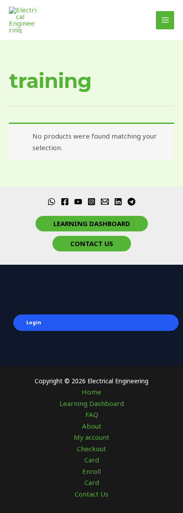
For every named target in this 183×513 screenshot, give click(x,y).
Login (33, 322)
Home (91, 391)
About (91, 426)
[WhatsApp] (52, 202)
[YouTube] (78, 202)
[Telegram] (131, 202)
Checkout (91, 448)
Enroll (91, 471)
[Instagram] (91, 202)
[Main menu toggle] (165, 20)
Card (91, 459)
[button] (92, 223)
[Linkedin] (118, 202)
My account (91, 437)
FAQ (91, 414)
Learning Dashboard (92, 403)
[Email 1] (105, 202)
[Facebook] (65, 202)
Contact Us (91, 493)
